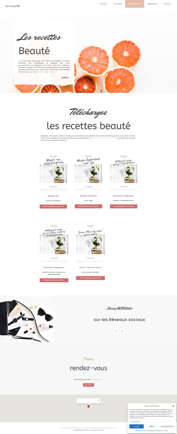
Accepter (136, 426)
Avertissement (65, 428)
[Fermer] (98, 400)
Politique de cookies (141, 430)
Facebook (41, 72)
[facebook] (116, 331)
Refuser (151, 426)
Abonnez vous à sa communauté (103, 138)
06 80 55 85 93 (97, 379)
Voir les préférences (167, 426)
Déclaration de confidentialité (155, 430)
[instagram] (122, 331)
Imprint (166, 430)
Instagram (52, 72)
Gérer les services (135, 421)
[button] (173, 406)
